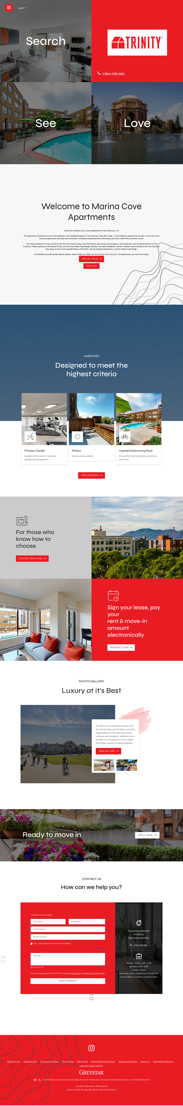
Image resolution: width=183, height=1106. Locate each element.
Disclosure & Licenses (128, 1061)
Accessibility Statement (163, 1061)
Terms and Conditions (50, 1061)
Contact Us (145, 1061)
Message (37, 956)
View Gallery (107, 751)
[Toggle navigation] (9, 7)
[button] (22, 8)
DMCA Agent (83, 1061)
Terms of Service (92, 973)
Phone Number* (40, 937)
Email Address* (39, 929)
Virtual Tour (90, 259)
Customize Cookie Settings (90, 1066)
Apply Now (91, 266)
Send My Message (68, 981)
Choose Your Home (31, 558)
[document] (91, 994)
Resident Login (122, 647)
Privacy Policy (75, 973)
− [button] (3, 960)
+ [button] (3, 957)
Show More (100, 948)
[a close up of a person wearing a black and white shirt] (91, 1048)
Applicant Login (31, 1061)
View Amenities (90, 475)
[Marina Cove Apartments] (91, 994)
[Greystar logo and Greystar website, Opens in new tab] (91, 1073)
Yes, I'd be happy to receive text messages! (52, 943)
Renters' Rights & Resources (103, 1061)
